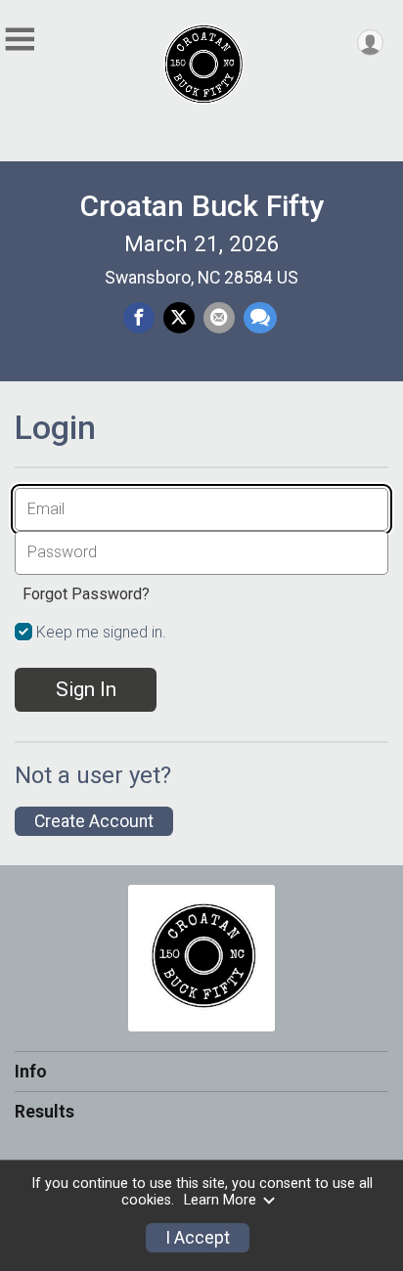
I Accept (197, 1238)
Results (44, 1111)
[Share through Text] (260, 317)
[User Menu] (370, 42)
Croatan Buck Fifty (201, 206)
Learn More (220, 1200)
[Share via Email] (219, 317)
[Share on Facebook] (139, 317)
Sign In (86, 689)
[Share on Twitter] (179, 317)
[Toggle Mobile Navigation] (19, 40)
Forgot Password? (86, 594)
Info (31, 1071)
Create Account (94, 821)
